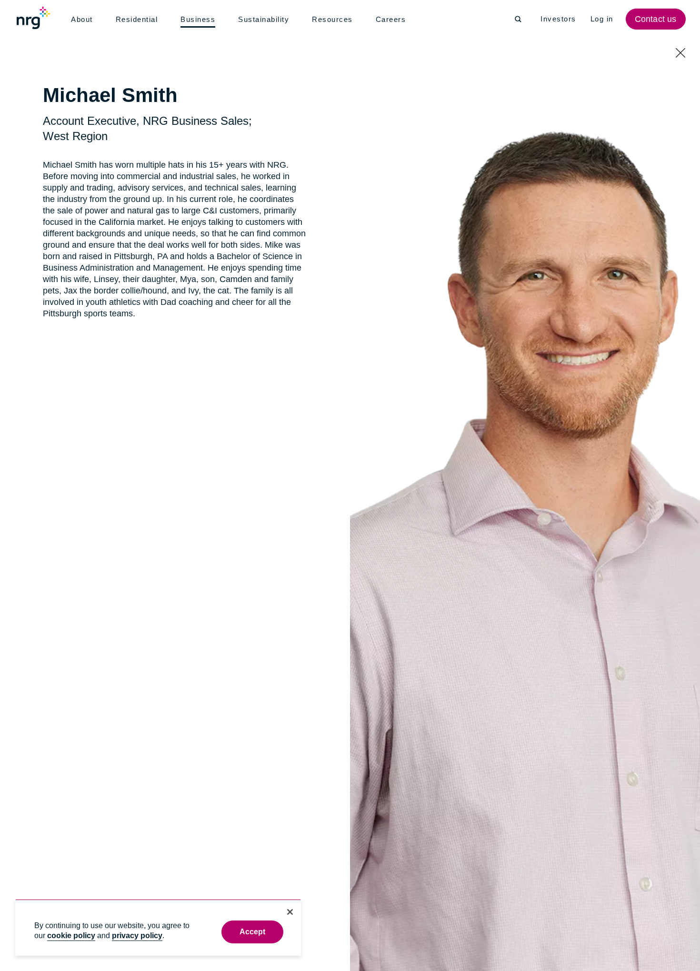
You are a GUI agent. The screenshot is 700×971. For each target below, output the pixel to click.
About (82, 19)
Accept (253, 932)
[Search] (518, 19)
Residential (138, 19)
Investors (558, 19)
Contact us (657, 19)
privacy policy (137, 935)
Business (199, 20)
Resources (335, 19)
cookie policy (71, 935)
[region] (158, 927)
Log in (603, 19)
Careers (393, 19)
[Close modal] (680, 54)
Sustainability (266, 19)
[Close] (290, 912)
